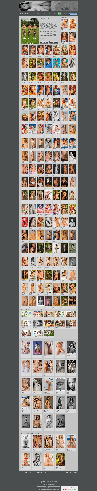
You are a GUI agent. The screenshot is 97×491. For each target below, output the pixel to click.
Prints (20, 472)
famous (54, 34)
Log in (65, 13)
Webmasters (68, 472)
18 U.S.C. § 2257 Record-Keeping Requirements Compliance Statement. (48, 486)
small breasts (50, 31)
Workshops (39, 472)
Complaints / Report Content (48, 487)
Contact (76, 472)
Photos (43, 13)
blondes (41, 35)
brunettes (46, 35)
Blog (54, 13)
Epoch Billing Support (52, 484)
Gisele (41, 19)
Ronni (53, 19)
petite (55, 35)
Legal (62, 472)
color (55, 31)
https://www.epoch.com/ (46, 489)
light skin (46, 33)
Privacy (56, 472)
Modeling (32, 472)
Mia (49, 19)
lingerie (42, 38)
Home (33, 13)
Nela (51, 19)
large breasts (43, 31)
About (46, 472)
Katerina (44, 19)
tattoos (51, 33)
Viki (55, 19)
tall (55, 36)
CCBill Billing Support (45, 484)
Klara (47, 19)
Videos (38, 13)
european (51, 35)
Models (49, 13)
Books (26, 472)
